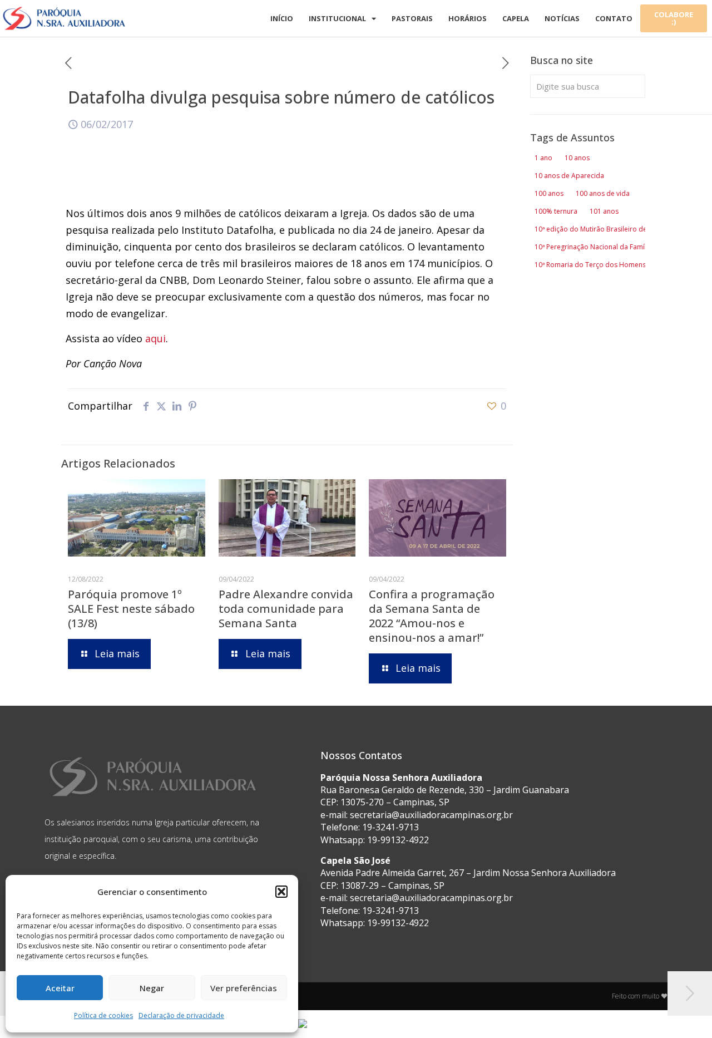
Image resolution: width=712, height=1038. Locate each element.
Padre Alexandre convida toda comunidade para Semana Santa (286, 609)
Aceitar (60, 987)
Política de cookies (103, 1015)
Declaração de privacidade (181, 1015)
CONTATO (613, 18)
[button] (281, 891)
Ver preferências (243, 987)
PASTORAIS (412, 18)
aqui (155, 338)
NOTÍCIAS (562, 18)
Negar (152, 987)
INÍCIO (281, 18)
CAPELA (515, 18)
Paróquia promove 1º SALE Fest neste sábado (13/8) (131, 609)
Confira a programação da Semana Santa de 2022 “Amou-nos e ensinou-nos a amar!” (432, 616)
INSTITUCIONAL (337, 18)
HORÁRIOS (467, 18)
